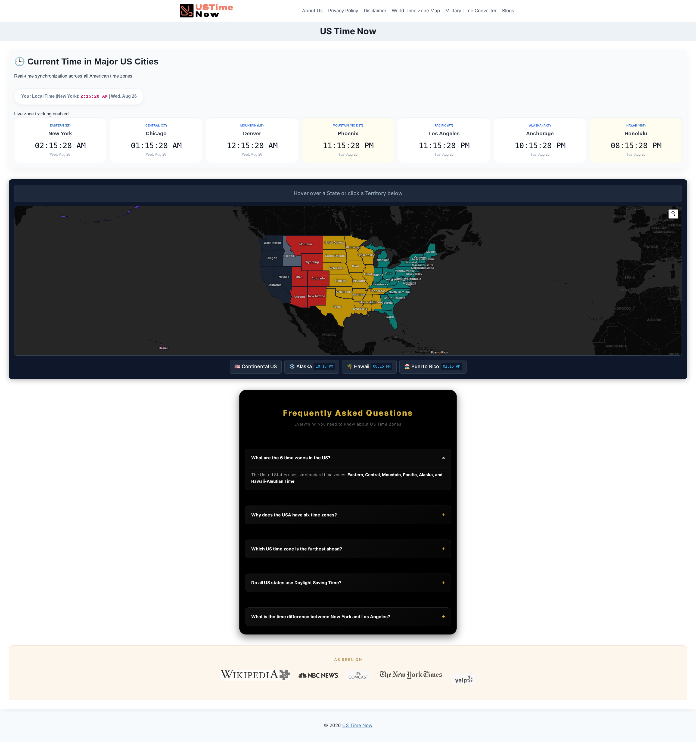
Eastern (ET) (60, 125)
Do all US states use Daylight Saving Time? (348, 583)
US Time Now (357, 725)
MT (260, 125)
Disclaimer (375, 10)
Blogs (508, 10)
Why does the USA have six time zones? (348, 515)
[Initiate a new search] (673, 214)
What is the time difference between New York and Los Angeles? (348, 616)
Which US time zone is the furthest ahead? (348, 549)
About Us (312, 10)
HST (642, 125)
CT (164, 125)
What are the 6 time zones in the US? (349, 458)
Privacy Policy (343, 10)
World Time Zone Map (416, 10)
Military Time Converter (470, 10)
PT (450, 125)
